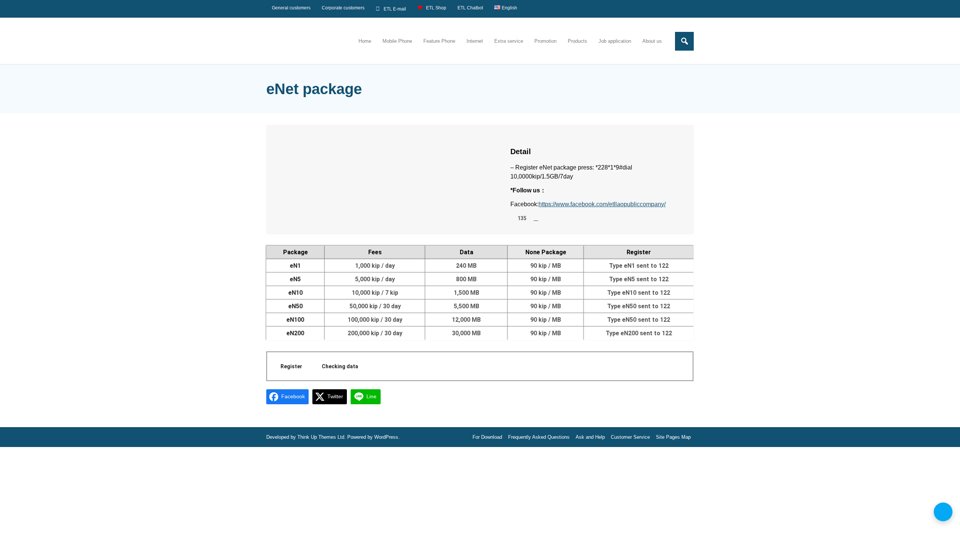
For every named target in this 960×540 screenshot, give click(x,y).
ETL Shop (436, 7)
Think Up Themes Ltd (320, 437)
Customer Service (630, 437)
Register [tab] (291, 366)
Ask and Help (590, 437)
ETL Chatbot (470, 7)
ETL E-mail (395, 9)
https (544, 204)
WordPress (386, 437)
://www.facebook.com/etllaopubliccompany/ (608, 204)
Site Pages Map (673, 437)
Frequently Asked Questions (539, 437)
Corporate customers (343, 7)
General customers (291, 7)
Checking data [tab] (340, 366)
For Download (487, 437)
